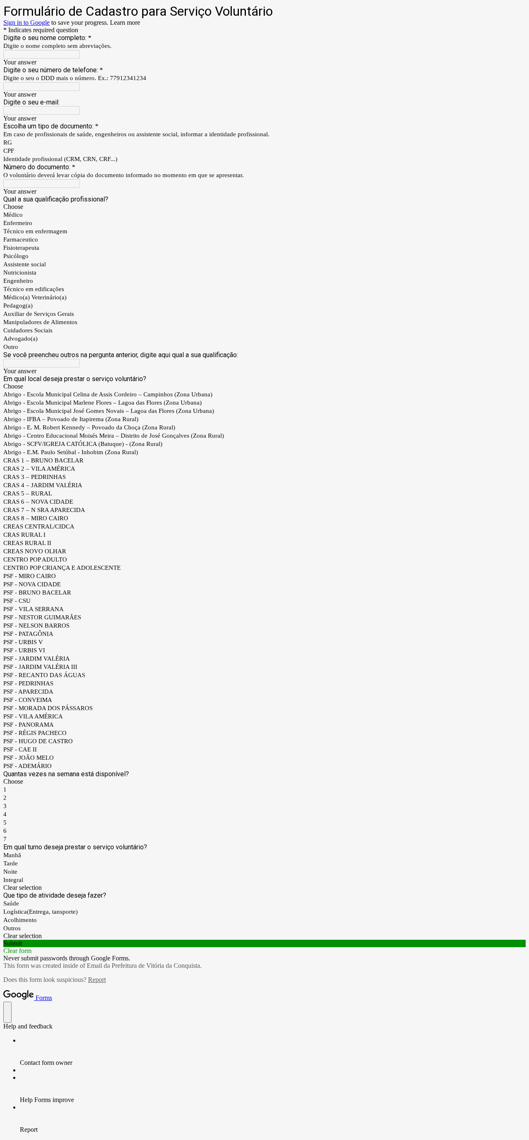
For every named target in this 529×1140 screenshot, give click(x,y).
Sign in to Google (26, 22)
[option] (264, 207)
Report (97, 979)
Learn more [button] (125, 22)
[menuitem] (273, 1052)
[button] (264, 887)
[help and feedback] (7, 1012)
